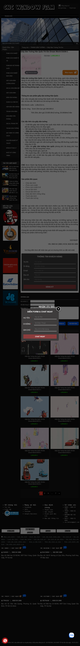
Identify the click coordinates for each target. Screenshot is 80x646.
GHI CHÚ (27, 330)
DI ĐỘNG (27, 324)
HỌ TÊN (27, 318)
